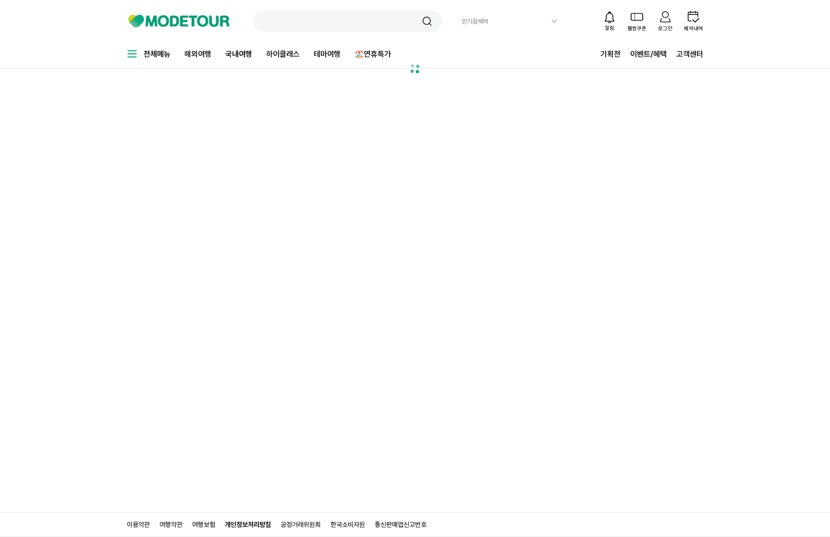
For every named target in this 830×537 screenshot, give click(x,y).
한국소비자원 (347, 524)
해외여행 (197, 54)
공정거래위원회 (301, 524)
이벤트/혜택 (648, 54)
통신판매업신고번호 (401, 524)
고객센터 (689, 54)
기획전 (610, 54)
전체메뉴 (157, 54)
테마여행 (327, 54)
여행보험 (203, 524)
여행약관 (171, 524)
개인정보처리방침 (248, 524)
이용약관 (138, 524)
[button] (427, 21)
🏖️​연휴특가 (372, 54)
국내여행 (238, 54)
